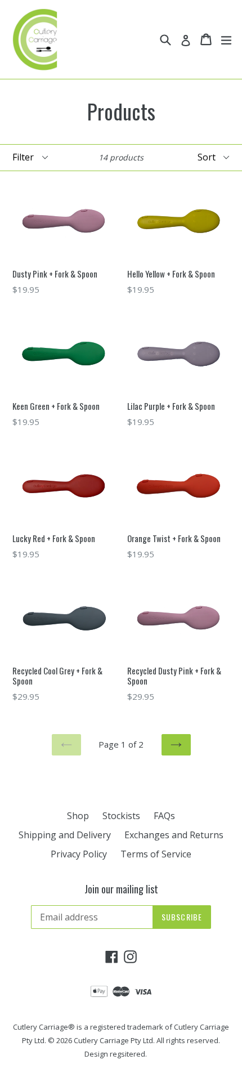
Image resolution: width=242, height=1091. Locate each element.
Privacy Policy (79, 854)
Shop (78, 816)
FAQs (164, 816)
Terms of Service (155, 854)
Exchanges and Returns (173, 835)
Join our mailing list (121, 889)
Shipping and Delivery (65, 835)
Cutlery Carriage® (44, 1027)
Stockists (121, 816)
